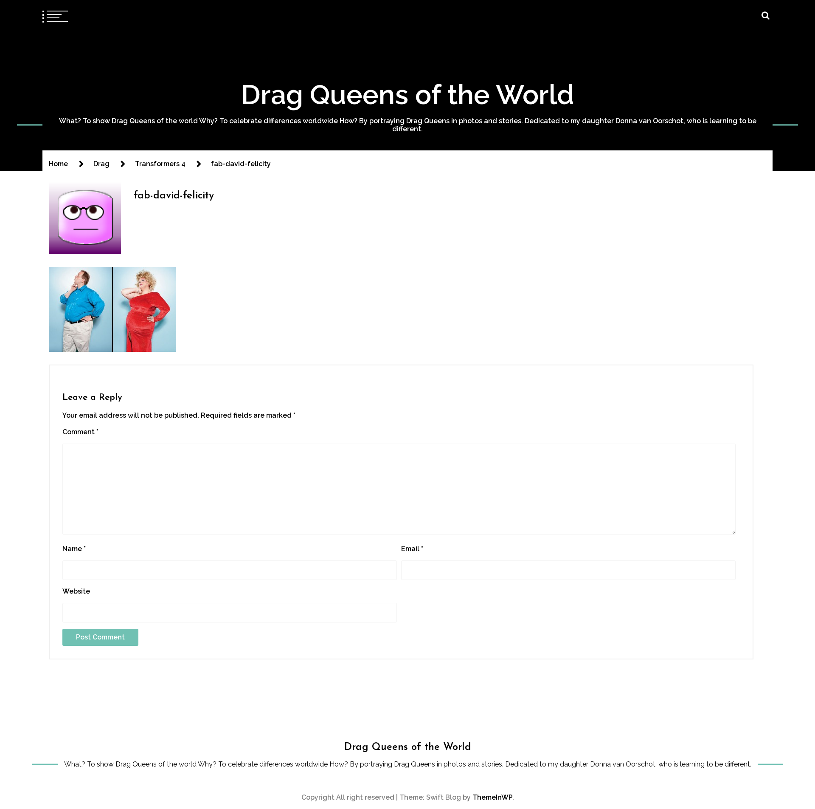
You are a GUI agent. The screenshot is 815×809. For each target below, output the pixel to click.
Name (74, 549)
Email (412, 549)
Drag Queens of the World (407, 94)
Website (76, 591)
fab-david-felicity (174, 196)
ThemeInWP (492, 797)
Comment (80, 432)
